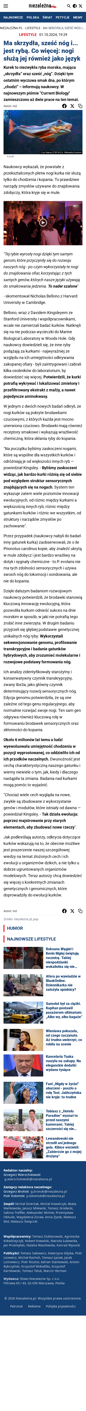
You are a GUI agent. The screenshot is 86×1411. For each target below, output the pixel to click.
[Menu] (6, 6)
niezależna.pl (11, 28)
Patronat (16, 1306)
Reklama (34, 1306)
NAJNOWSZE (13, 17)
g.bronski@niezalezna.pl (49, 1191)
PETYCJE (63, 17)
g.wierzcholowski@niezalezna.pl (28, 1179)
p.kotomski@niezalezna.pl (45, 1196)
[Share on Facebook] (64, 106)
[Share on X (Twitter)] (72, 106)
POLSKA (33, 17)
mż (15, 106)
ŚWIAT (47, 17)
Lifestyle (32, 28)
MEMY (78, 17)
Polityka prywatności (61, 1306)
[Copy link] (80, 106)
